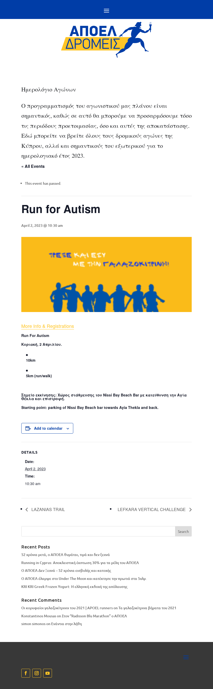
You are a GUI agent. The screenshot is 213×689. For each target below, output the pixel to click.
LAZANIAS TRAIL (47, 509)
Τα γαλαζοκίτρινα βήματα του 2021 (147, 607)
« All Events (33, 166)
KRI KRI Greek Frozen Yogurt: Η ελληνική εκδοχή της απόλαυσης (74, 586)
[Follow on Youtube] (47, 673)
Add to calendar (48, 428)
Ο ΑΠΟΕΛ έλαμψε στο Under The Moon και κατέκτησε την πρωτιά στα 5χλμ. (84, 578)
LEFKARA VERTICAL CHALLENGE (152, 509)
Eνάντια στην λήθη (66, 623)
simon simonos (33, 623)
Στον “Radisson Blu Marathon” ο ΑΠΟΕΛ (94, 615)
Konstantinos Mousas (38, 615)
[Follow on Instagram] (36, 673)
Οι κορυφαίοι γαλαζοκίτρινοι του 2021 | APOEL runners (67, 607)
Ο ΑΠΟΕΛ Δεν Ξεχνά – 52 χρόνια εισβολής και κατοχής (66, 570)
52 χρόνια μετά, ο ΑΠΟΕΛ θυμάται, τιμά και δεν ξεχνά (65, 554)
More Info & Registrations (47, 325)
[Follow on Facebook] (25, 673)
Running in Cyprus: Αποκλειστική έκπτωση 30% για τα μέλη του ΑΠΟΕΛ (80, 562)
